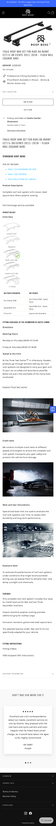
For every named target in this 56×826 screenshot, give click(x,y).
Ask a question (10, 92)
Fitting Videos (10, 648)
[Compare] (52, 409)
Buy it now (28, 110)
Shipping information (13, 674)
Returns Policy (9, 796)
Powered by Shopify (28, 823)
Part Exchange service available (18, 205)
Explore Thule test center (15, 387)
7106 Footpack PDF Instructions (18, 655)
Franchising (8, 805)
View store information (16, 130)
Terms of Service (10, 791)
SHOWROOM (7, 776)
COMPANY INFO (8, 783)
